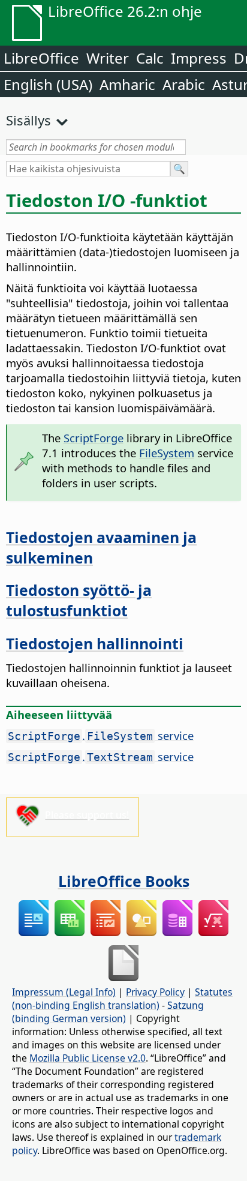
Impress (199, 58)
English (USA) (48, 84)
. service (101, 735)
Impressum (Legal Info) (64, 992)
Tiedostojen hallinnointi (94, 643)
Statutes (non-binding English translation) (122, 998)
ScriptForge (93, 437)
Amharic (127, 84)
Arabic (183, 84)
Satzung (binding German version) (108, 1012)
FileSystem (166, 452)
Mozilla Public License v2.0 (87, 1058)
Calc (150, 58)
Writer (107, 58)
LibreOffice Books (123, 881)
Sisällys (28, 120)
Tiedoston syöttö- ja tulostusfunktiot (79, 600)
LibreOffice (41, 58)
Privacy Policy (155, 992)
